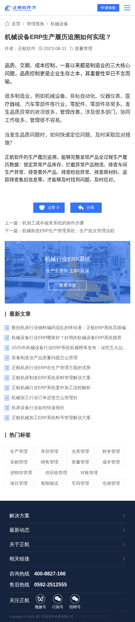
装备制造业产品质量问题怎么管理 (45, 357)
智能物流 (49, 483)
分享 (90, 207)
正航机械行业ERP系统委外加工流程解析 (51, 387)
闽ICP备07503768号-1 (90, 616)
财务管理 (111, 451)
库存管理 (49, 451)
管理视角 (35, 23)
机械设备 (59, 23)
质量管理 (83, 48)
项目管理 (19, 483)
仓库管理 (80, 451)
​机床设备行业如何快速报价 (38, 407)
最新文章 (20, 314)
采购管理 (19, 461)
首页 (16, 23)
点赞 (53, 207)
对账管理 (89, 472)
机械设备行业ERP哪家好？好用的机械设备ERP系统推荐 (67, 337)
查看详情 (67, 285)
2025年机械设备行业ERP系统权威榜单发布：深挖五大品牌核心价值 (71, 347)
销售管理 (49, 461)
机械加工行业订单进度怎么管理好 (45, 397)
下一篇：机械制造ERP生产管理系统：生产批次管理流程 (60, 230)
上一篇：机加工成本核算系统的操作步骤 (44, 222)
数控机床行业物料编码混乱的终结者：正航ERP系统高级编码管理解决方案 (71, 327)
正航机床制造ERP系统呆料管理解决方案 (51, 377)
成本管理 (111, 461)
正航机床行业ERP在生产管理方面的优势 (51, 367)
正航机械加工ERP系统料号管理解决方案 (51, 417)
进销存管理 (21, 472)
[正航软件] (20, 8)
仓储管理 (111, 483)
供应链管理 (56, 472)
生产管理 (19, 451)
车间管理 (80, 483)
